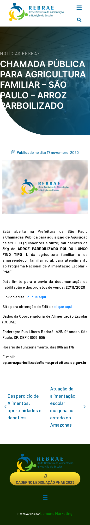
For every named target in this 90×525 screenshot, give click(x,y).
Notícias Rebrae (20, 53)
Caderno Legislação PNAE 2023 (45, 482)
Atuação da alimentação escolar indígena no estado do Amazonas (62, 407)
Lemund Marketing (56, 513)
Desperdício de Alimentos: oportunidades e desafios (24, 406)
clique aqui (36, 296)
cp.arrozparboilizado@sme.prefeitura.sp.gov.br (44, 362)
